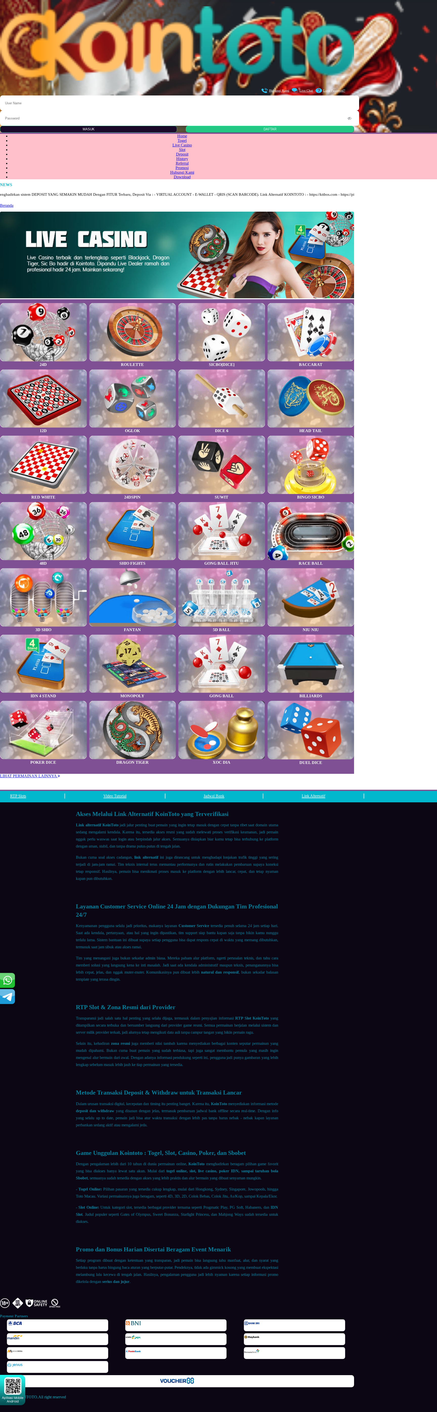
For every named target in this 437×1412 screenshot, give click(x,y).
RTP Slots (18, 796)
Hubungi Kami (279, 90)
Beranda (6, 205)
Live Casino (182, 145)
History (182, 159)
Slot (182, 149)
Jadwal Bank (214, 796)
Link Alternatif (313, 796)
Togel (182, 140)
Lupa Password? (334, 90)
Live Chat (306, 90)
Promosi (182, 168)
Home (182, 136)
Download (182, 177)
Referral (182, 163)
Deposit (182, 154)
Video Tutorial (114, 796)
